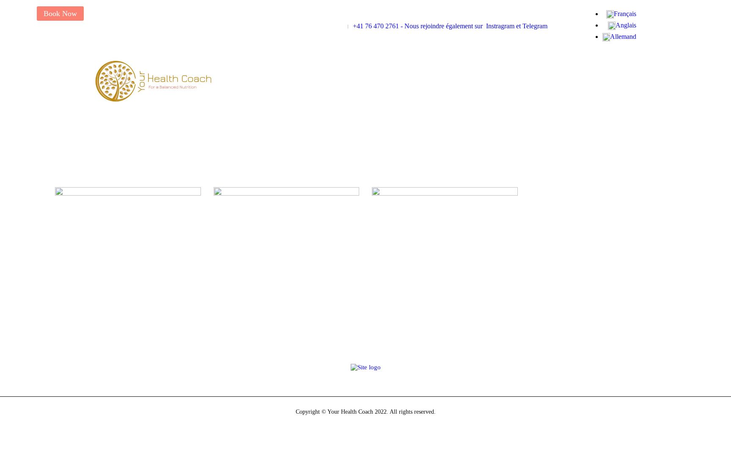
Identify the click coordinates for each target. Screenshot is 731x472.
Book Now (60, 13)
